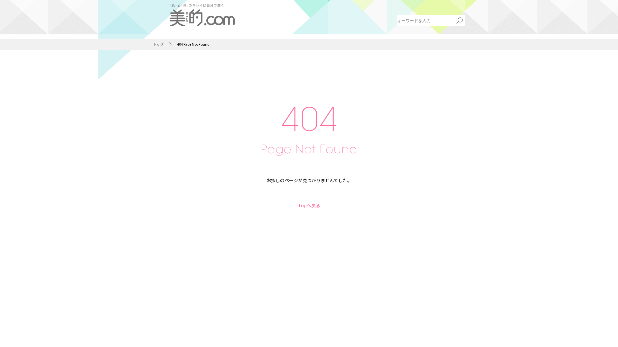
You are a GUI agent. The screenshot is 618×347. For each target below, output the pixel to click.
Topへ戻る (309, 205)
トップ (158, 44)
